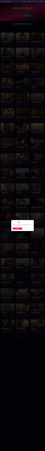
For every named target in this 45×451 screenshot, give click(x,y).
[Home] (6, 1)
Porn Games (24, 1)
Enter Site (17, 228)
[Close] (32, 222)
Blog (37, 1)
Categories (29, 1)
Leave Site (27, 228)
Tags (34, 1)
